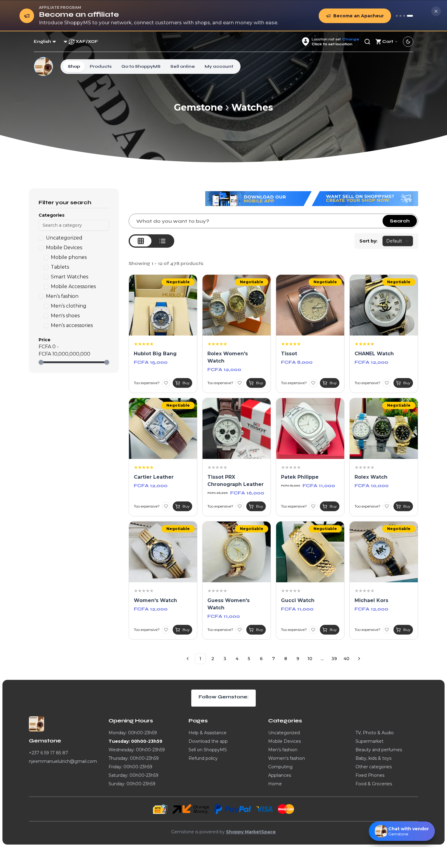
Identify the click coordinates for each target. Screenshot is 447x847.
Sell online (182, 66)
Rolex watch (371, 477)
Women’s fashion (286, 758)
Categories (51, 215)
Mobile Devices (284, 741)
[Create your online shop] (404, 16)
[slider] (41, 362)
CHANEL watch (374, 353)
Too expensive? (147, 382)
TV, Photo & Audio (374, 732)
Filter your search (65, 202)
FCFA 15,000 (151, 362)
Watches (252, 107)
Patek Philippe (300, 477)
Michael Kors (371, 600)
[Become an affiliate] (410, 16)
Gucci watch (297, 600)
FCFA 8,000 (297, 362)
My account (219, 66)
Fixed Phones (369, 775)
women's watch (155, 600)
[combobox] (397, 241)
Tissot (289, 353)
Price (44, 340)
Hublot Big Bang (155, 353)
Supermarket (369, 741)
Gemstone (198, 107)
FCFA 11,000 (319, 485)
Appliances (279, 775)
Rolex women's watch (227, 357)
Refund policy (203, 758)
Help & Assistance (208, 732)
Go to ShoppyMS (141, 66)
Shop (74, 66)
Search (400, 221)
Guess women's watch (228, 604)
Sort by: (368, 241)
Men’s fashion (282, 749)
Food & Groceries (373, 784)
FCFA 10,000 (372, 485)
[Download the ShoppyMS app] (400, 16)
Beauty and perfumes (378, 749)
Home (275, 784)
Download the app (208, 741)
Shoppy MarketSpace (251, 832)
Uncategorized (284, 732)
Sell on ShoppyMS (208, 749)
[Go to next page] (359, 658)
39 (334, 658)
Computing (280, 767)
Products (101, 66)
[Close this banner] (436, 11)
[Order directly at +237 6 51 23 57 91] (397, 16)
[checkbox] (41, 238)
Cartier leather (154, 477)
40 (346, 658)
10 (309, 658)
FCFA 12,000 (224, 369)
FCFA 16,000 (247, 493)
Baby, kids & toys (373, 758)
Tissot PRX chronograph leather (235, 480)
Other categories (373, 767)
